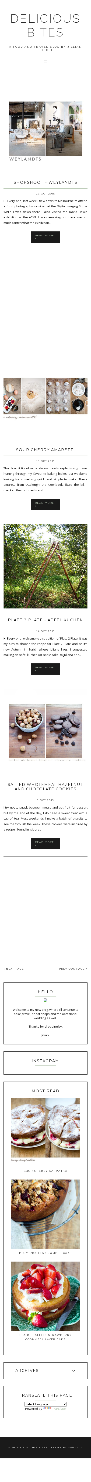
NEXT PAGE (14, 968)
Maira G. (75, 1447)
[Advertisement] (45, 302)
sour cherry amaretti (45, 450)
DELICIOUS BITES (45, 25)
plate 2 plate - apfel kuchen (45, 620)
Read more (44, 235)
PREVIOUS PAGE (72, 968)
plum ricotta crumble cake (45, 1253)
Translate (59, 1408)
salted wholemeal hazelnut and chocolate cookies (46, 786)
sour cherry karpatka (45, 1171)
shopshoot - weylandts (45, 182)
